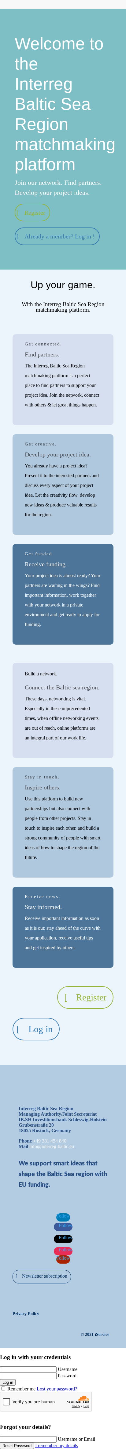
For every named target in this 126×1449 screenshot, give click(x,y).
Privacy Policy (26, 1313)
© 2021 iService (95, 1334)
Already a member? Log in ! (59, 236)
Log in (40, 1029)
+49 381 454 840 (49, 1140)
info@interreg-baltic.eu (51, 1146)
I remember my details (56, 1445)
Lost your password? (57, 1388)
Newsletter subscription (44, 1276)
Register (34, 212)
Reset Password (16, 1446)
